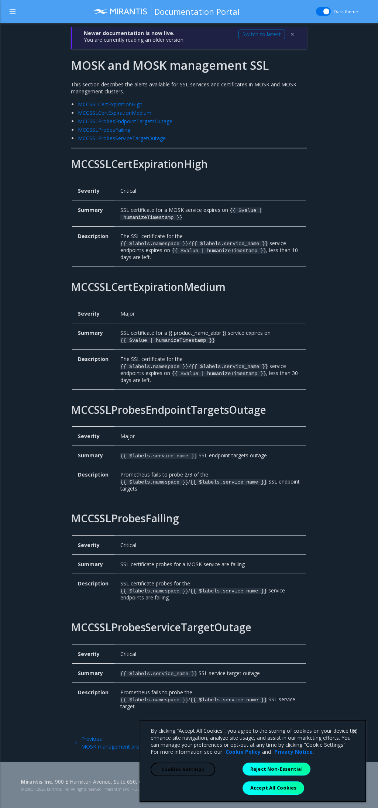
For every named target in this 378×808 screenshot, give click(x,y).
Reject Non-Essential (276, 769)
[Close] (354, 731)
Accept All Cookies (273, 787)
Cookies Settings (183, 769)
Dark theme (346, 11)
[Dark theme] (323, 11)
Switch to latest (262, 34)
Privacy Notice (293, 751)
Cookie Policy (243, 751)
